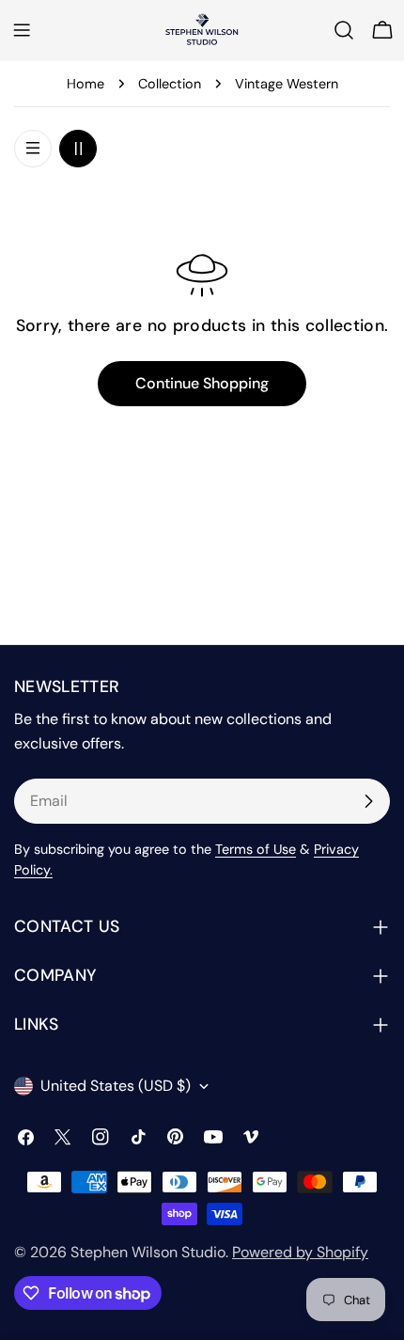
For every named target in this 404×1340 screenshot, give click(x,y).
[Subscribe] (368, 801)
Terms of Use (255, 849)
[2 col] (78, 148)
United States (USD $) (115, 1086)
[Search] (344, 30)
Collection (169, 83)
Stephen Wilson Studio (147, 1252)
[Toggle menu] (21, 30)
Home (85, 83)
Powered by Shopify (300, 1252)
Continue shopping (202, 383)
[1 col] (33, 148)
